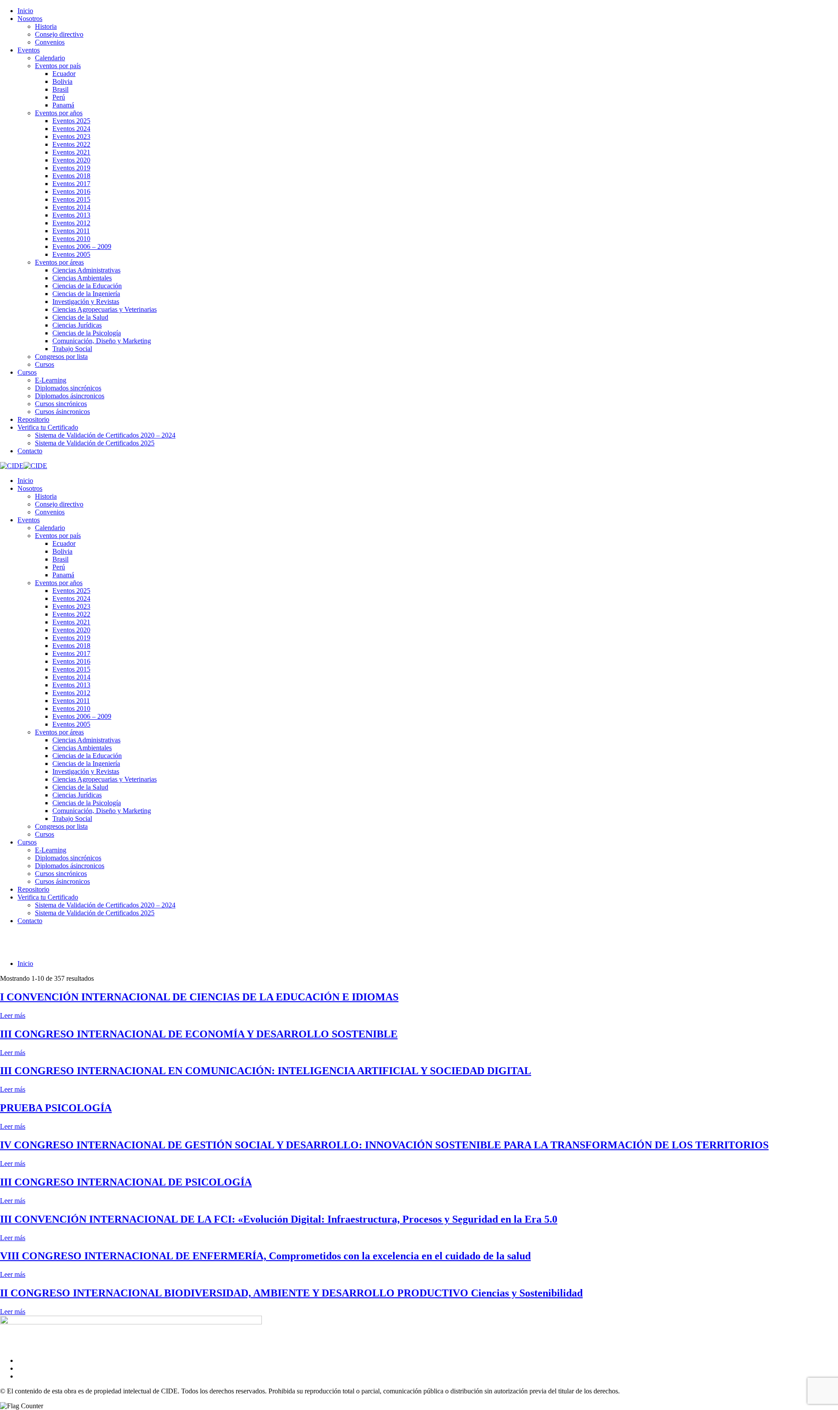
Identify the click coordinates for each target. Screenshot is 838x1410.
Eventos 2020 (71, 160)
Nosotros (29, 18)
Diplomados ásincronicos (69, 396)
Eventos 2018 (71, 175)
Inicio (25, 10)
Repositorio (33, 419)
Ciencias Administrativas (86, 270)
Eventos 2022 (71, 144)
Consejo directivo (59, 34)
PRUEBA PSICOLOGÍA (56, 1108)
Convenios (50, 42)
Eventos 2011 (71, 230)
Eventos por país (58, 65)
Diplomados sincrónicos (68, 388)
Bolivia (62, 81)
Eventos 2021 (71, 152)
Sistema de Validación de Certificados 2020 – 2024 (105, 435)
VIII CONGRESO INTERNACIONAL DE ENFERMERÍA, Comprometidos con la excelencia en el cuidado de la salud (265, 1256)
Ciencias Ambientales (82, 278)
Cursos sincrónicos (61, 403)
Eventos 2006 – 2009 (81, 246)
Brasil (60, 89)
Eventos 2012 (71, 223)
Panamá (63, 105)
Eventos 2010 (71, 238)
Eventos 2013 (71, 215)
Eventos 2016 (71, 191)
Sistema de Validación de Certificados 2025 (95, 443)
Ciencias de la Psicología (86, 333)
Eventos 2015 (71, 199)
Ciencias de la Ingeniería (86, 293)
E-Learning (50, 380)
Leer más (12, 1015)
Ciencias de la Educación (87, 286)
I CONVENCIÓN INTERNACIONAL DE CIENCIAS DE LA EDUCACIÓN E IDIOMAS (199, 997)
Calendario (50, 58)
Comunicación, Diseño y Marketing (101, 341)
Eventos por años (58, 113)
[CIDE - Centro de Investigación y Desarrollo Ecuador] (12, 465)
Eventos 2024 (71, 128)
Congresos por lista (61, 356)
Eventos (28, 50)
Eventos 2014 (71, 207)
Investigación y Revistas (85, 301)
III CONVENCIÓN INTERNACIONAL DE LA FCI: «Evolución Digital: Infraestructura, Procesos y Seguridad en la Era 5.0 (278, 1219)
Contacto (29, 451)
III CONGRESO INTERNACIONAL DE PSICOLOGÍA (126, 1182)
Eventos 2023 (71, 136)
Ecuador (64, 73)
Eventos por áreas (59, 262)
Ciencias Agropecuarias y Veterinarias (104, 309)
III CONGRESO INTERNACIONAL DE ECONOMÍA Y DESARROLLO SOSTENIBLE (199, 1034)
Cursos (44, 364)
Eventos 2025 (71, 120)
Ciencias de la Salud (80, 317)
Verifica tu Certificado (47, 427)
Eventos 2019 (71, 168)
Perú (58, 97)
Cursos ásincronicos (62, 411)
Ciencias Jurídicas (77, 325)
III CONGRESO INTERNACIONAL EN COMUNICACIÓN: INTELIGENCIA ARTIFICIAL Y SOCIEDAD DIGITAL (265, 1070)
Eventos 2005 (71, 254)
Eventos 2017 (71, 183)
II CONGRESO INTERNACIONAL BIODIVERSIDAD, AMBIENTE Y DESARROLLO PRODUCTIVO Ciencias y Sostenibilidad (291, 1293)
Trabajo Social (72, 348)
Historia (46, 26)
